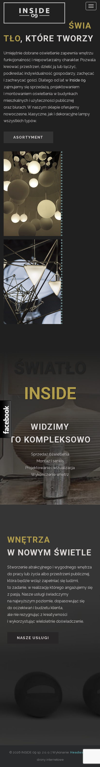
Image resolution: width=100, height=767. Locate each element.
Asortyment (28, 137)
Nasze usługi (33, 638)
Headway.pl (79, 752)
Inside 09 (77, 80)
